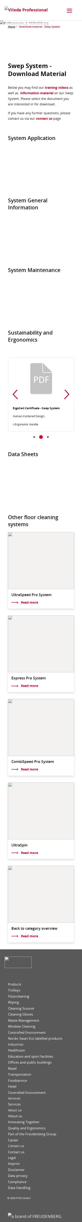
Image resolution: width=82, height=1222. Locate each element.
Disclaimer (16, 1170)
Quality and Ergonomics (27, 1128)
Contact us (16, 1146)
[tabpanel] (41, 394)
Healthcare (16, 1050)
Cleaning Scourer (21, 1008)
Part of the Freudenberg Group (32, 1134)
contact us (44, 118)
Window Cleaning (21, 1026)
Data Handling (19, 1188)
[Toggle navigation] (69, 10)
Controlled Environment (27, 1032)
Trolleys (14, 990)
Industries (15, 1044)
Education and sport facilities (30, 1056)
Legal (12, 1158)
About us (15, 1110)
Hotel (12, 1086)
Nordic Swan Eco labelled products (35, 1038)
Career (13, 1140)
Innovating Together (23, 1122)
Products (14, 984)
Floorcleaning (18, 996)
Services (14, 1098)
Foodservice (17, 1080)
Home (11, 26)
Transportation (19, 1074)
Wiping (13, 1002)
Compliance (17, 1182)
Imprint (14, 1163)
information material (36, 93)
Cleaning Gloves (20, 1014)
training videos (56, 87)
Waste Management (23, 1020)
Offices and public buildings (29, 1062)
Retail (12, 1068)
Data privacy (18, 1176)
